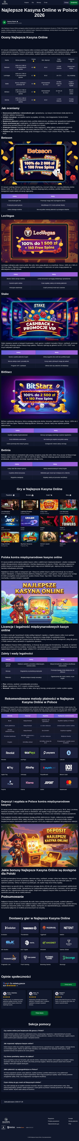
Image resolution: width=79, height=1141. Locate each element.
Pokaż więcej (39, 1013)
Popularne (9, 495)
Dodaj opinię (68, 984)
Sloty (67, 495)
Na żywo (28, 495)
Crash (48, 495)
